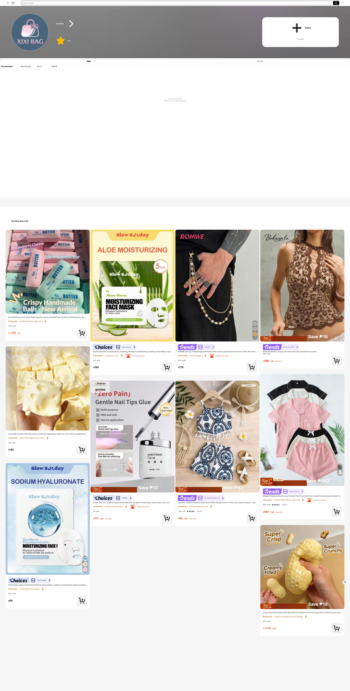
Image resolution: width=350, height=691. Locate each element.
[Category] (13, 3)
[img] (302, 338)
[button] (8, 3)
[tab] (87, 61)
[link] (30, 32)
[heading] (153, 23)
